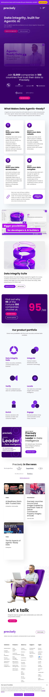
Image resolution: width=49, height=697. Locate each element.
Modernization (7, 648)
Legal (39, 645)
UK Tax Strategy (23, 677)
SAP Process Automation (15, 669)
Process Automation (6, 658)
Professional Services (32, 649)
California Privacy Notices (40, 653)
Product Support (31, 656)
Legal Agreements (41, 679)
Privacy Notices (39, 649)
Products (15, 645)
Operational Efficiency (6, 662)
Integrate (31, 358)
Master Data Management (16, 666)
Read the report (31, 451)
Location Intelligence (6, 651)
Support (32, 645)
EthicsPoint (23, 666)
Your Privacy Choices (40, 658)
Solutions (6, 645)
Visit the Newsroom (24, 478)
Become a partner (11, 317)
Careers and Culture (23, 649)
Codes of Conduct (23, 669)
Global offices (22, 655)
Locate (30, 386)
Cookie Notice (39, 662)
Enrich (8, 412)
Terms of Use (40, 669)
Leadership (23, 657)
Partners (23, 652)
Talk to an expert (24, 31)
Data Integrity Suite (12, 359)
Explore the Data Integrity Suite (37, 196)
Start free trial (42, 2)
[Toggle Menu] (44, 8)
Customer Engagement (7, 665)
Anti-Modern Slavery (22, 673)
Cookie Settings (40, 666)
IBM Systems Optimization (15, 662)
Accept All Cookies (29, 694)
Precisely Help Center (32, 652)
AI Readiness (6, 655)
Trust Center (22, 681)
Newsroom (23, 660)
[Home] (9, 8)
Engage (30, 412)
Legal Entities (39, 675)
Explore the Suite (10, 286)
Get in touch (12, 621)
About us (23, 645)
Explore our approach (11, 31)
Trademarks (40, 672)
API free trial (21, 286)
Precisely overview (23, 663)
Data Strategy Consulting (15, 658)
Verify (8, 386)
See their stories (24, 98)
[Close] (47, 685)
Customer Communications (16, 654)
